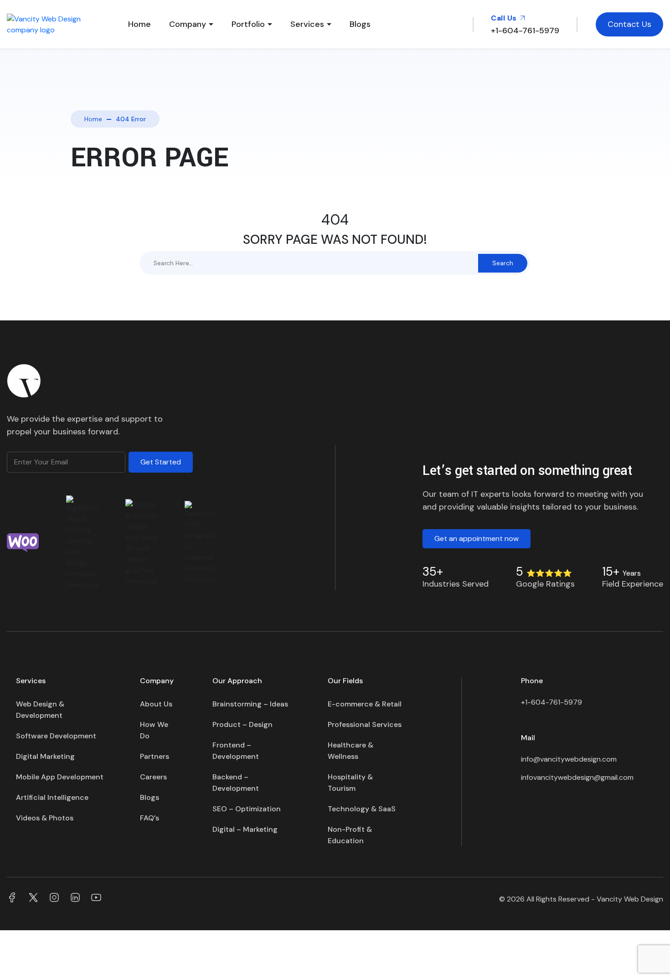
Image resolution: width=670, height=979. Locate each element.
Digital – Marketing (245, 829)
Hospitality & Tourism (350, 782)
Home (139, 24)
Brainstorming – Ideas (250, 704)
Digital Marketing (45, 756)
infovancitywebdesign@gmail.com (577, 777)
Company (187, 24)
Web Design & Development (40, 709)
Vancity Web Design (630, 899)
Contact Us (629, 24)
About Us (156, 704)
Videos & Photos (44, 818)
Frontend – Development (235, 750)
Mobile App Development (59, 777)
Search (502, 263)
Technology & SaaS (362, 809)
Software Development (56, 736)
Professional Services (365, 724)
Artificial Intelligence (52, 797)
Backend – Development (235, 782)
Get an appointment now (476, 538)
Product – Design (242, 724)
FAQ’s (149, 818)
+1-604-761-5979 (551, 702)
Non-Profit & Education (350, 834)
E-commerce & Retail (365, 704)
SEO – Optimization (246, 809)
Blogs (360, 24)
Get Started (160, 462)
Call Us (505, 18)
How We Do (154, 730)
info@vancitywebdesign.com (569, 759)
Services (307, 24)
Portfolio (248, 24)
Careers (153, 777)
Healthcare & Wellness (350, 750)
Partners (154, 756)
